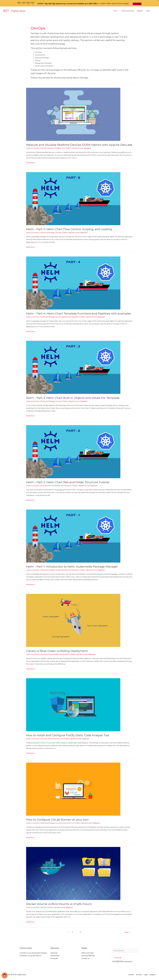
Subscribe (118, 958)
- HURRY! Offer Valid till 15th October (83, 4)
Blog (115, 11)
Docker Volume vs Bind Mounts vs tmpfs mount (59, 904)
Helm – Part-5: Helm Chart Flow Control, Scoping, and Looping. (69, 229)
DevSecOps (51, 739)
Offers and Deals (128, 11)
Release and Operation (70, 317)
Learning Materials (88, 956)
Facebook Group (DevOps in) (30, 956)
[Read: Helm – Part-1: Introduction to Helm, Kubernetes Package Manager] (73, 536)
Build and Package (48, 232)
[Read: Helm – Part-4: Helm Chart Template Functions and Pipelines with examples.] (73, 283)
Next (127, 932)
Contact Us (85, 958)
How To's (50, 486)
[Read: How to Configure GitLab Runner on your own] (73, 789)
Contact (131, 974)
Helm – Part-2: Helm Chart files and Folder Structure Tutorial (67, 482)
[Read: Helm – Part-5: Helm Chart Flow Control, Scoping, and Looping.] (73, 198)
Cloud (43, 654)
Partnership (55, 956)
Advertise (54, 953)
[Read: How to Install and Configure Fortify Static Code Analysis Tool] (73, 704)
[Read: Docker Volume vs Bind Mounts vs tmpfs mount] (73, 873)
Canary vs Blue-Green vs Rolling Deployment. (57, 651)
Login (148, 11)
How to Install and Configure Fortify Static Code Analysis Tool (67, 735)
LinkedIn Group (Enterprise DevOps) (33, 953)
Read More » (30, 162)
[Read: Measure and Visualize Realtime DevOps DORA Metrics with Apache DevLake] (73, 114)
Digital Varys (18, 10)
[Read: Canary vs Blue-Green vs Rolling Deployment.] (73, 620)
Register (140, 11)
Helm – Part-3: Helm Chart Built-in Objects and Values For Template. (73, 398)
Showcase (54, 958)
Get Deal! (137, 4)
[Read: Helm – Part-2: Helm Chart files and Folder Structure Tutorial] (73, 451)
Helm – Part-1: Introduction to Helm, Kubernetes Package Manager (72, 566)
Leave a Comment (32, 148)
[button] (153, 11)
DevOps (44, 148)
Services (139, 974)
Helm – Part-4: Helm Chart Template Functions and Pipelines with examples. (78, 313)
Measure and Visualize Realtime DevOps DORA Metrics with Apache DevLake (79, 145)
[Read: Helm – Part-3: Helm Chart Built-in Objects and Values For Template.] (73, 367)
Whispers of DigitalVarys (56, 148)
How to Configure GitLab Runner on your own (57, 819)
